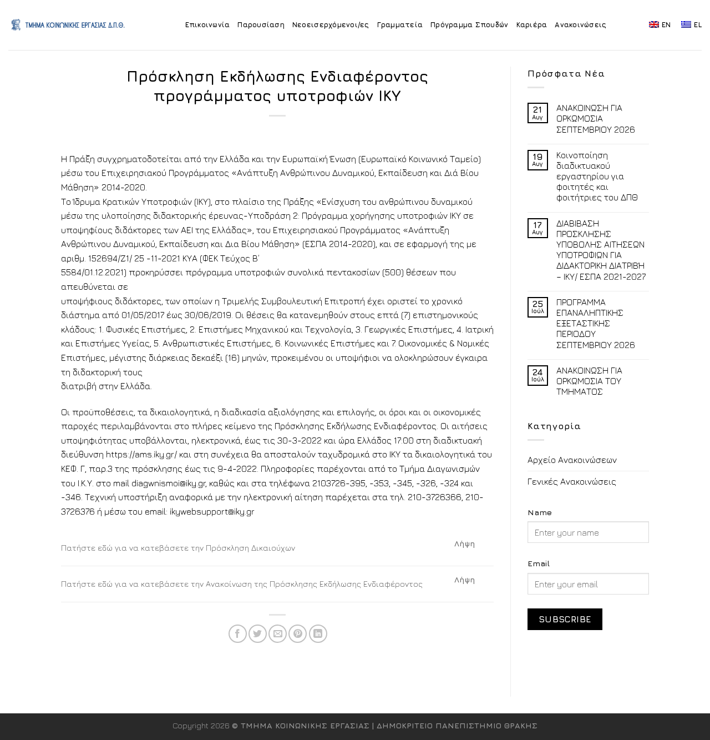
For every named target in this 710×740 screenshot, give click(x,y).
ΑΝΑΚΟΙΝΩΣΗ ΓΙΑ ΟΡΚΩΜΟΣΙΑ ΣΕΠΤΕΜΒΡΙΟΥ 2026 (595, 118)
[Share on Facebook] (238, 634)
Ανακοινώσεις (580, 25)
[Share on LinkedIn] (318, 634)
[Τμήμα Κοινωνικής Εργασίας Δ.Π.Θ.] (68, 25)
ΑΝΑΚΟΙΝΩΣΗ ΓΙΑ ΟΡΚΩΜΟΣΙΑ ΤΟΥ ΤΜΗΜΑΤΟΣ (589, 380)
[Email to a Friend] (277, 634)
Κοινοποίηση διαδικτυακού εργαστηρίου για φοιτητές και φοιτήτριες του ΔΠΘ (597, 176)
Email (539, 563)
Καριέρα (531, 25)
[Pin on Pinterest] (297, 634)
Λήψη (464, 543)
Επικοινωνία (207, 25)
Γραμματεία (400, 25)
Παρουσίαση (261, 25)
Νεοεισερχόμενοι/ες (330, 25)
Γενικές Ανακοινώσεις (572, 481)
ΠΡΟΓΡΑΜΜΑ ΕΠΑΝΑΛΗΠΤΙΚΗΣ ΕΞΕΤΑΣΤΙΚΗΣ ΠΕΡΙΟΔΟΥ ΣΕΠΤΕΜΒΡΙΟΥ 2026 (595, 323)
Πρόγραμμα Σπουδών (469, 25)
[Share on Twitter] (257, 634)
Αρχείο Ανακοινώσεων (572, 460)
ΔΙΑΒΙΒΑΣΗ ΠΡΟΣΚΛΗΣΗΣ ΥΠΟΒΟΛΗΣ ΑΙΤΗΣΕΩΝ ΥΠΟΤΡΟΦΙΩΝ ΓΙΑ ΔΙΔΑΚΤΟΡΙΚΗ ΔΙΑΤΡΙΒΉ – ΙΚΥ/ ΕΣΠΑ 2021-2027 (601, 249)
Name (540, 512)
